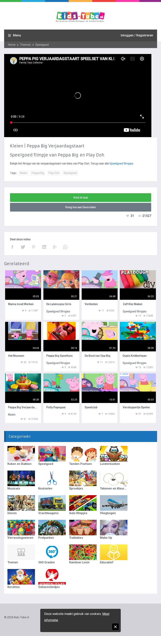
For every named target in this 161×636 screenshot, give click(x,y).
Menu (17, 35)
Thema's (25, 44)
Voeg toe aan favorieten (80, 207)
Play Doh (53, 173)
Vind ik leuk (80, 197)
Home (12, 44)
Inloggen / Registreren (137, 35)
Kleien (23, 173)
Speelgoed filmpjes (121, 163)
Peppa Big (38, 173)
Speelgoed (42, 44)
